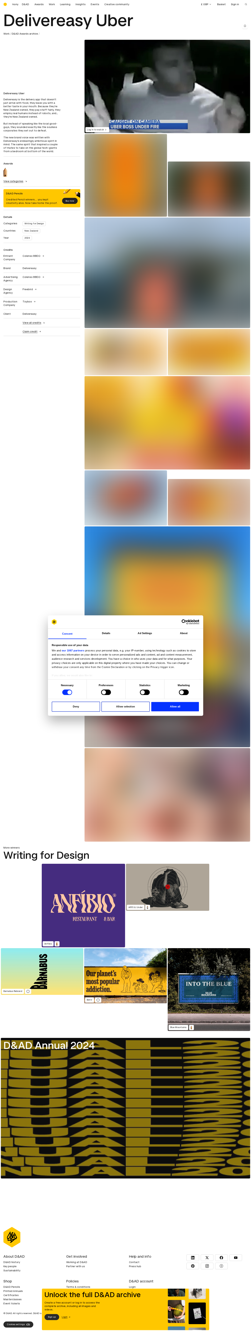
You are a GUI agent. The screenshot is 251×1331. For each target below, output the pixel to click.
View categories (13, 181)
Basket (221, 4)
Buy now (70, 201)
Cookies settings (16, 1324)
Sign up (52, 1317)
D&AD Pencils (11, 1287)
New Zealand (31, 231)
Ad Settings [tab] (145, 633)
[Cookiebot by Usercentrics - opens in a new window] (184, 621)
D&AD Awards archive (25, 33)
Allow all (175, 706)
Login (132, 1287)
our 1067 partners (73, 650)
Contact (134, 1262)
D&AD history (11, 1262)
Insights (81, 4)
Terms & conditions (78, 1287)
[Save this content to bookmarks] (245, 26)
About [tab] (184, 633)
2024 (27, 238)
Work (52, 4)
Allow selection (125, 706)
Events (95, 4)
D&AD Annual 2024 (49, 1045)
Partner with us (75, 1266)
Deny (76, 706)
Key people (10, 1266)
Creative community (116, 4)
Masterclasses (12, 1299)
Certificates (11, 1295)
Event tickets (11, 1303)
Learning (65, 4)
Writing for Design (34, 223)
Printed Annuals (13, 1291)
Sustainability (11, 1270)
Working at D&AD (76, 1262)
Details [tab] (106, 633)
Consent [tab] (67, 633)
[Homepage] (5, 4)
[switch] (106, 692)
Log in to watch (95, 129)
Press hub (135, 1266)
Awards (39, 4)
